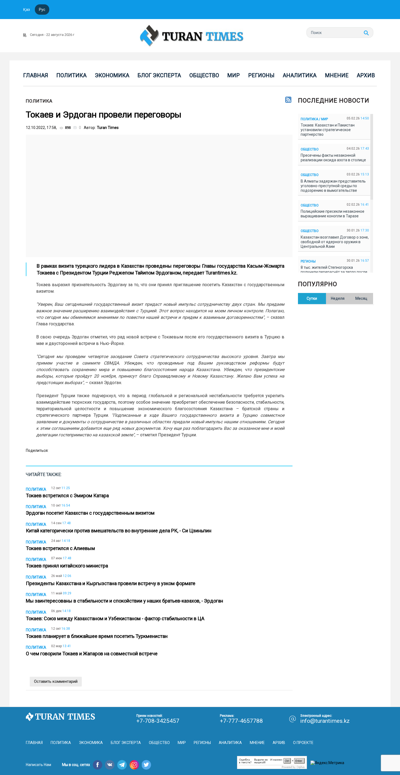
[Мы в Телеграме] (122, 765)
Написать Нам (38, 764)
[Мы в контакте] (110, 765)
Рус (42, 9)
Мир (233, 75)
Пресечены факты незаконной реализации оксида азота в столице (334, 157)
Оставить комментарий (56, 681)
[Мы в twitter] (146, 765)
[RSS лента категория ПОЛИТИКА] (288, 100)
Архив (366, 75)
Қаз (26, 9)
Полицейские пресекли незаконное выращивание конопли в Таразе (332, 213)
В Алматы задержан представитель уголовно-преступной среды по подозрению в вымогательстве (333, 186)
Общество (204, 75)
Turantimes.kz (220, 273)
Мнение (337, 75)
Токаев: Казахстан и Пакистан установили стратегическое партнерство (328, 130)
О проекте (303, 742)
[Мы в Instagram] (134, 765)
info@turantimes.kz (325, 721)
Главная (35, 75)
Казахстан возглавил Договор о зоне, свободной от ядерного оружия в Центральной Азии (335, 242)
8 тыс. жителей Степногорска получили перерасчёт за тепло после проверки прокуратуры (334, 272)
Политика (71, 75)
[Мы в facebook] (97, 765)
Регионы (261, 75)
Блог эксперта (159, 75)
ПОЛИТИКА (39, 101)
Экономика (112, 75)
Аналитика (299, 75)
